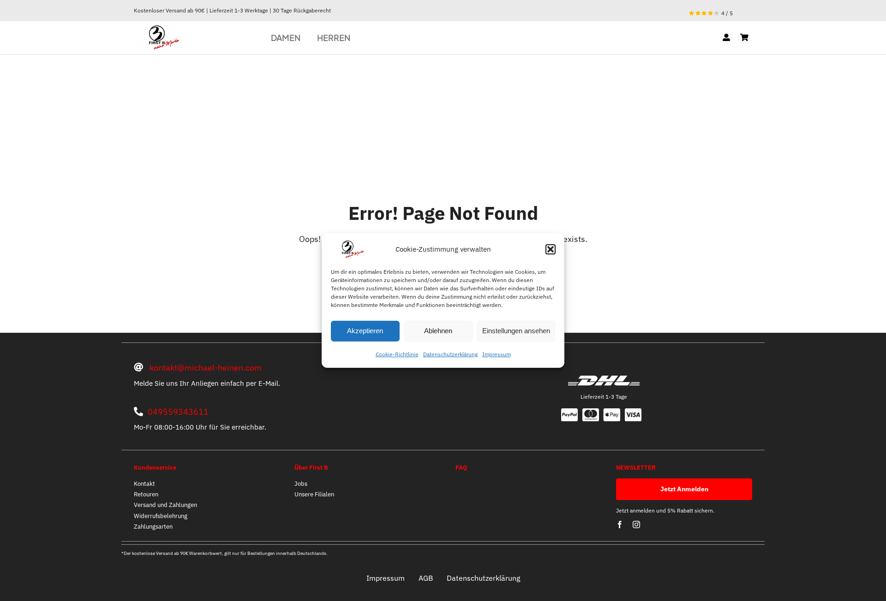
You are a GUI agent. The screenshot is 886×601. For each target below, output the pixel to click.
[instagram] (636, 524)
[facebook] (619, 524)
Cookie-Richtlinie (397, 354)
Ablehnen (438, 331)
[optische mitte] (157, 29)
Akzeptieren (365, 331)
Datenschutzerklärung (450, 354)
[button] (550, 249)
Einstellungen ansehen (516, 331)
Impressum (496, 354)
